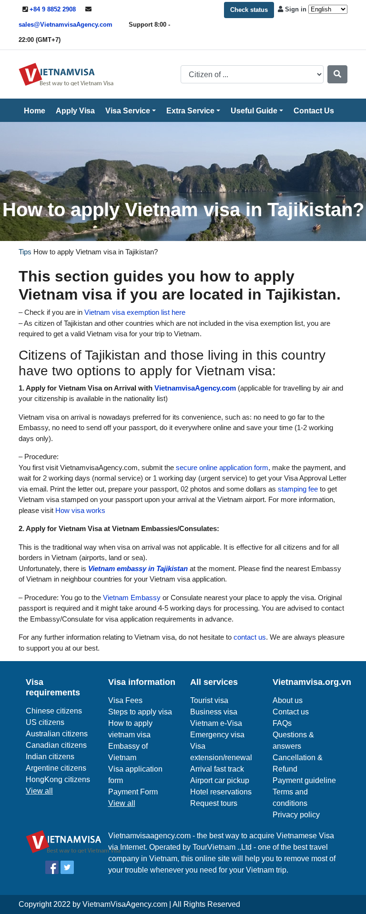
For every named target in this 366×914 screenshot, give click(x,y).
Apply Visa (75, 111)
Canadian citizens (56, 745)
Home (34, 111)
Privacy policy (296, 815)
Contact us (291, 712)
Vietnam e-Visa (216, 723)
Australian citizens (57, 734)
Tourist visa (209, 700)
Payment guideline (304, 780)
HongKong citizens (58, 779)
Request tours (213, 803)
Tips (25, 252)
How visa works (79, 510)
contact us (249, 637)
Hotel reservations (221, 792)
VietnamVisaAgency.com (124, 904)
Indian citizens (50, 757)
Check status (249, 9)
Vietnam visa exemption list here (133, 312)
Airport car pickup (219, 780)
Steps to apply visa (140, 712)
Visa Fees (125, 700)
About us (288, 700)
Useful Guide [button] (254, 111)
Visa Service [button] (127, 111)
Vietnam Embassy (131, 597)
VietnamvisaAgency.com (195, 388)
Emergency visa (217, 735)
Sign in (295, 9)
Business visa (213, 712)
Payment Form (133, 792)
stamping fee (297, 489)
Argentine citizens (56, 768)
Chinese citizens (54, 711)
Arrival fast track (217, 769)
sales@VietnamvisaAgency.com (65, 24)
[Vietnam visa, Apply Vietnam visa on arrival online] (66, 74)
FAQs (282, 723)
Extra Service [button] (190, 111)
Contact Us (314, 111)
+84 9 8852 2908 (53, 9)
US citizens (45, 722)
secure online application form (221, 467)
